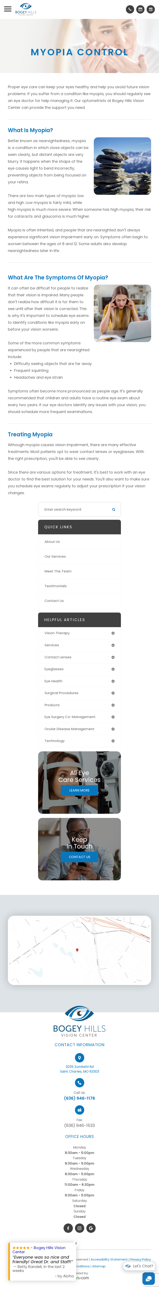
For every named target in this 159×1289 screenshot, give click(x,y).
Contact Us (54, 600)
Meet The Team (58, 571)
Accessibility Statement (109, 1259)
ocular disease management (69, 729)
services (52, 645)
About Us (52, 541)
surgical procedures (61, 693)
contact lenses (58, 657)
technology (55, 740)
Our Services (55, 556)
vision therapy (57, 633)
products (52, 705)
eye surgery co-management (70, 717)
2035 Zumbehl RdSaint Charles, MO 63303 (79, 1069)
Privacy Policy (140, 1259)
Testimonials (56, 586)
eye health (53, 681)
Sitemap (99, 1266)
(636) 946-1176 (79, 1098)
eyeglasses (54, 669)
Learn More (79, 790)
